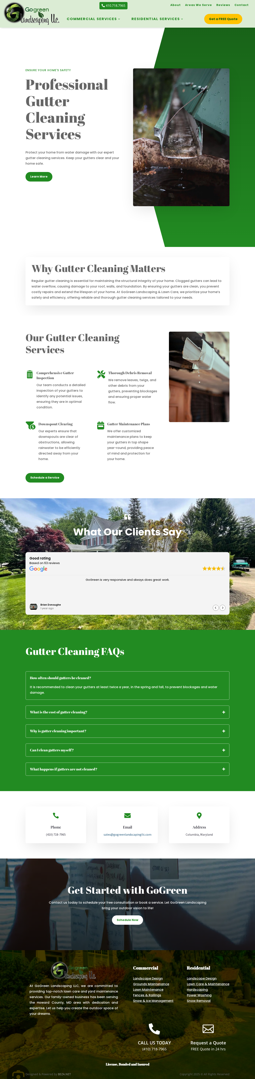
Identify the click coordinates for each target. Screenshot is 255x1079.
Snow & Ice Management (153, 1000)
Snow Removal (199, 1000)
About (175, 5)
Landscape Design (148, 978)
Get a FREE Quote (223, 19)
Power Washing (199, 995)
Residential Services (155, 19)
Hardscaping (197, 989)
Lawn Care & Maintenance (208, 984)
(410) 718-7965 (154, 1049)
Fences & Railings (147, 995)
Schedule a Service (44, 478)
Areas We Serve (198, 5)
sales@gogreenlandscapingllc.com (127, 834)
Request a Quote (208, 1043)
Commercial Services (92, 19)
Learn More (39, 177)
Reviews (223, 5)
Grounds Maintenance (151, 984)
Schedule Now (127, 920)
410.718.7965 (115, 5)
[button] (223, 608)
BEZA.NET (64, 1074)
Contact (241, 5)
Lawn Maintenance (148, 989)
